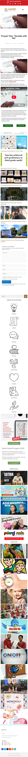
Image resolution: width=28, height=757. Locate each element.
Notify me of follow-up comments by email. (12, 277)
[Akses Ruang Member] (8, 1)
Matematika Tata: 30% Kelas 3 (9, 168)
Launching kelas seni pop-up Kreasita (11, 185)
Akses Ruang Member (15, 1)
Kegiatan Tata (21, 43)
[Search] (25, 296)
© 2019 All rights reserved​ (14, 753)
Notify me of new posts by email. (10, 278)
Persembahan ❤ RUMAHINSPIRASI (14, 755)
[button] (23, 9)
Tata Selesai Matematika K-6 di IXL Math (12, 151)
